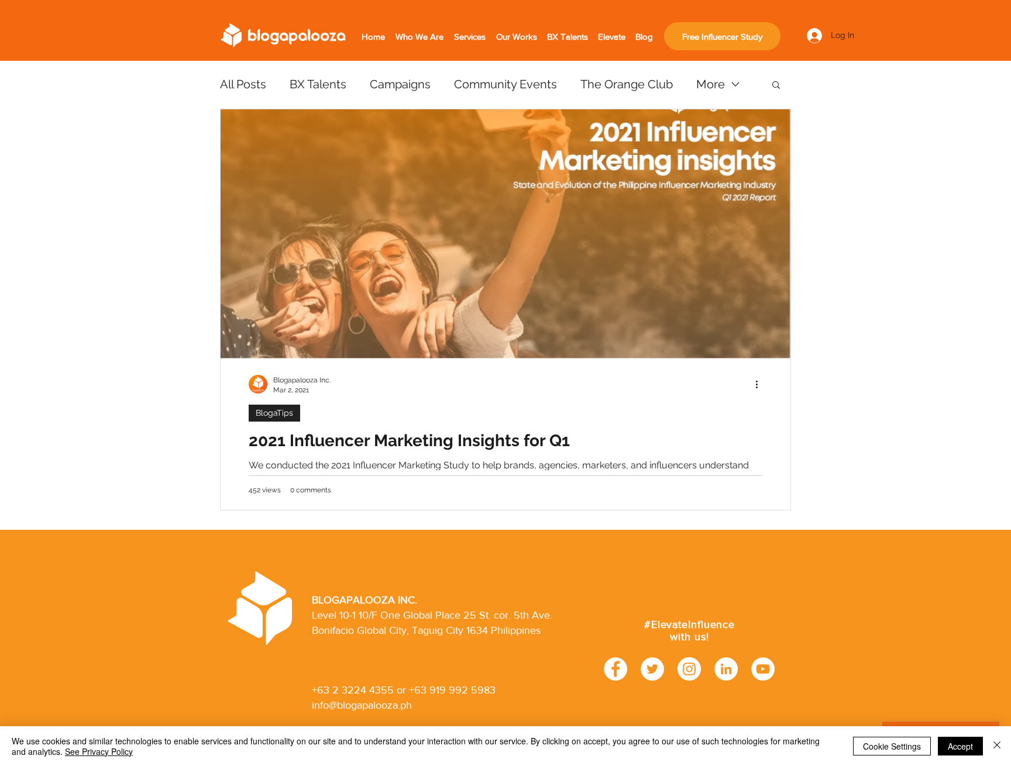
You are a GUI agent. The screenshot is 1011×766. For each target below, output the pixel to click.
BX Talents (318, 84)
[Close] (997, 746)
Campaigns (400, 84)
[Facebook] (615, 669)
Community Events (505, 84)
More (710, 84)
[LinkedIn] (726, 669)
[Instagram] (689, 669)
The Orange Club (626, 84)
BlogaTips (274, 412)
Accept (960, 746)
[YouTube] (763, 669)
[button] (776, 86)
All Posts (243, 84)
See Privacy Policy (99, 751)
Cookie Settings (892, 746)
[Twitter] (652, 669)
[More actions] (761, 384)
